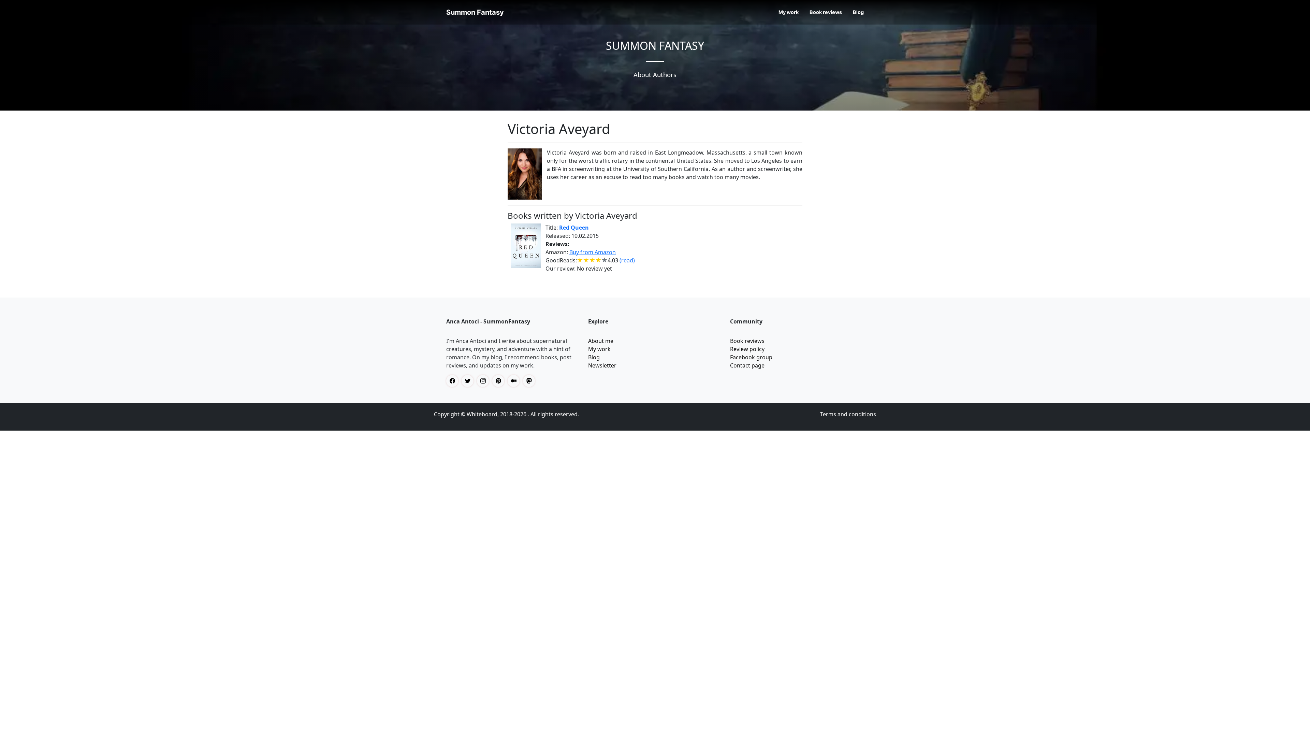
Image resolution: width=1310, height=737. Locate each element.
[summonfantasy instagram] (484, 381)
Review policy (747, 349)
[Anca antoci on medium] (515, 381)
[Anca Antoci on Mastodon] (530, 381)
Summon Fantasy (475, 12)
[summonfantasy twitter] (469, 381)
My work (788, 12)
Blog (858, 12)
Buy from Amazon (592, 252)
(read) (627, 260)
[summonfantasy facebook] (454, 381)
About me (600, 341)
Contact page (747, 365)
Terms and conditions (848, 414)
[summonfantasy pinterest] (500, 381)
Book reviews (826, 12)
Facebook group (751, 357)
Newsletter (602, 365)
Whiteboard (482, 414)
